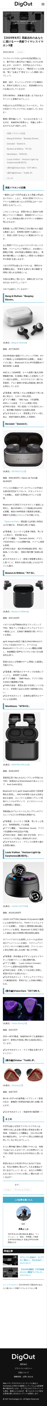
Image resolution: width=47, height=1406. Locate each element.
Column (20, 52)
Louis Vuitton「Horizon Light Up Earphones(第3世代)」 (22, 161)
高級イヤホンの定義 (16, 133)
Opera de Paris (12, 521)
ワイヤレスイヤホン (22, 1190)
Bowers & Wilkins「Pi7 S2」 (20, 149)
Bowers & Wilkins (20, 611)
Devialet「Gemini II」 (17, 143)
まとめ (10, 178)
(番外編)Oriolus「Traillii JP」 (20, 173)
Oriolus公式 (17, 1085)
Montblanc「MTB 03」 (18, 154)
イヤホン (7, 1190)
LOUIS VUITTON (19, 906)
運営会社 (23, 1364)
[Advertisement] (23, 1313)
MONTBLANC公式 (20, 764)
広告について (23, 1372)
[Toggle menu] (43, 4)
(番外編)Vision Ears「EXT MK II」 (22, 167)
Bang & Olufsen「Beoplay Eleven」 (23, 138)
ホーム (5, 1285)
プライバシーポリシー (23, 1368)
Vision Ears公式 (19, 1023)
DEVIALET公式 (18, 471)
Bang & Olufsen (19, 342)
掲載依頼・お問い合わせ (23, 1377)
